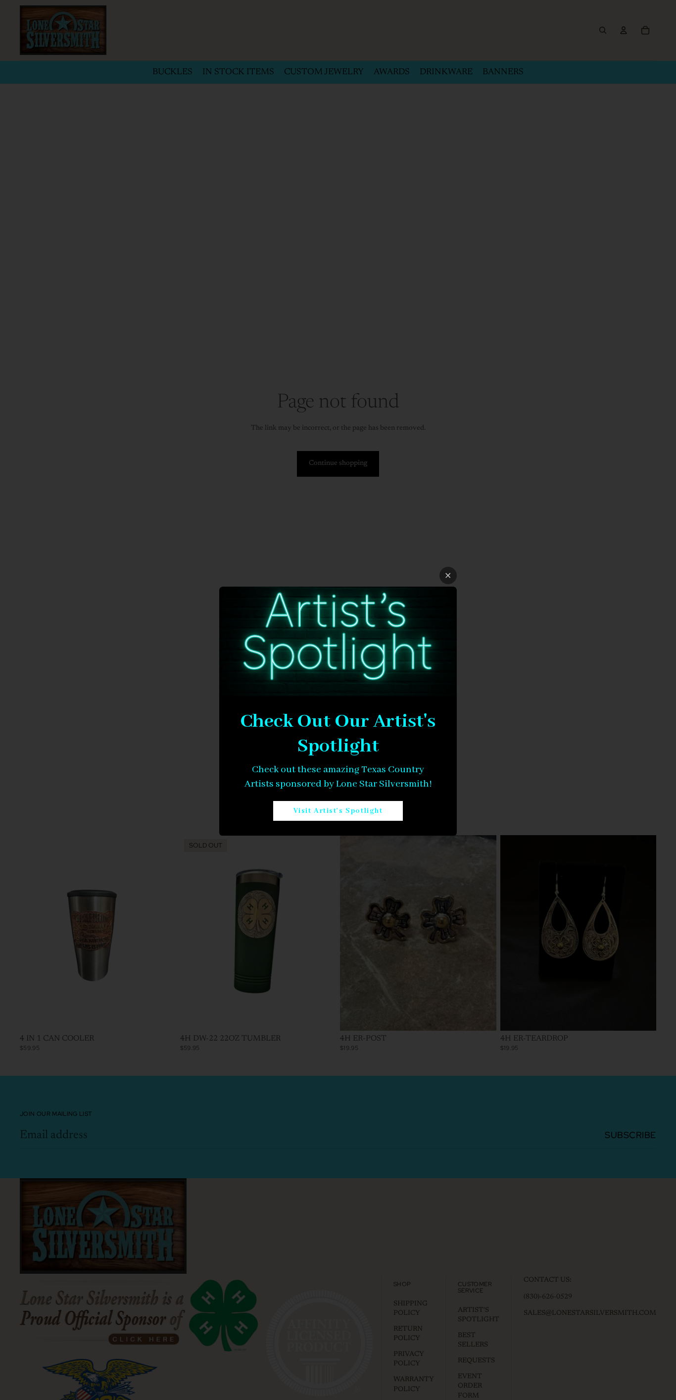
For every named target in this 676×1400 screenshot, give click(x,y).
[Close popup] (448, 575)
